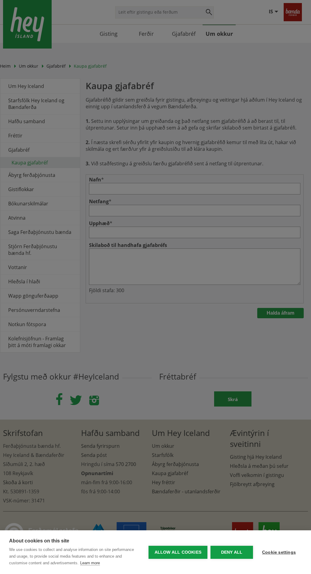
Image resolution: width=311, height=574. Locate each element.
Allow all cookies (178, 552)
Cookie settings (279, 552)
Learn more (90, 563)
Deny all (232, 552)
